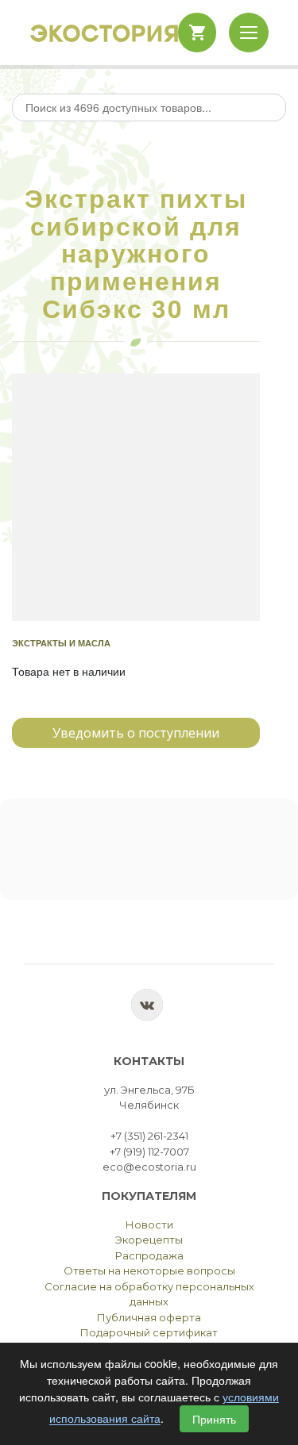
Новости (149, 1224)
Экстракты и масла (61, 643)
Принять (214, 1419)
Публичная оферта (149, 1317)
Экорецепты (149, 1239)
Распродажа (149, 1255)
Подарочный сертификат (149, 1332)
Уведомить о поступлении (135, 733)
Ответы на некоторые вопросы (149, 1270)
